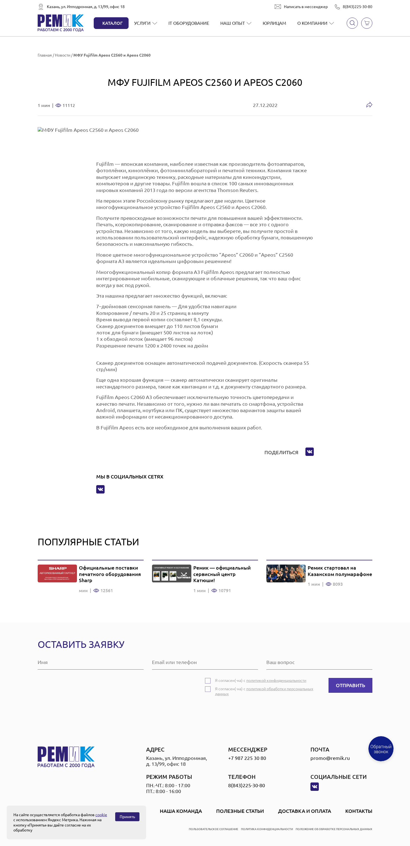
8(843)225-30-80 (357, 7)
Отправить (350, 685)
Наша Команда (181, 811)
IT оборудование (188, 23)
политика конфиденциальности (267, 829)
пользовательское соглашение (213, 829)
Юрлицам (274, 23)
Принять (127, 817)
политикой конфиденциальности (276, 680)
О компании (312, 23)
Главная (45, 55)
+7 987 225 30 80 (247, 758)
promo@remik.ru (330, 758)
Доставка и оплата (304, 811)
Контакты (358, 811)
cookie (101, 815)
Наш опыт (232, 23)
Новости (62, 55)
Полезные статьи (240, 811)
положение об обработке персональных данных (334, 829)
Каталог (112, 23)
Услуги (142, 23)
